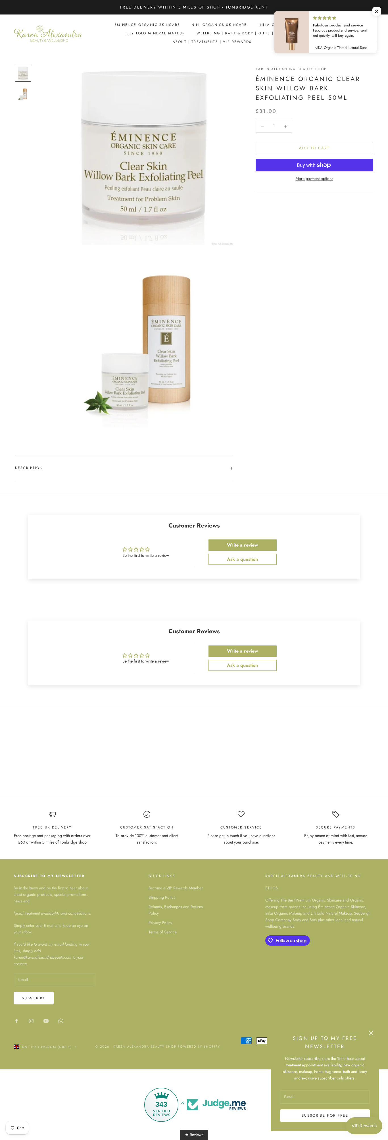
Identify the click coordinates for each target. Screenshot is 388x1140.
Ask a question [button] (242, 559)
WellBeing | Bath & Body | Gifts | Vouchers (247, 33)
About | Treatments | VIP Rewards (212, 41)
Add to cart (314, 148)
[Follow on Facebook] (16, 1021)
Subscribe (33, 998)
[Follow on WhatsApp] (61, 1021)
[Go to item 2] (23, 94)
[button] (376, 11)
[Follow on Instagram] (31, 1021)
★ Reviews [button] (194, 1134)
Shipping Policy (162, 897)
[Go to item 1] (23, 74)
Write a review (242, 545)
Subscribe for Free (325, 1115)
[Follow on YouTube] (46, 1021)
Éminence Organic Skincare (147, 24)
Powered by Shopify (199, 1046)
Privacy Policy (160, 922)
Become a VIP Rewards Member (176, 888)
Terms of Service (163, 932)
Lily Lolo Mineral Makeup (155, 33)
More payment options (314, 178)
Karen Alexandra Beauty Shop (291, 69)
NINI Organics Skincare (219, 24)
